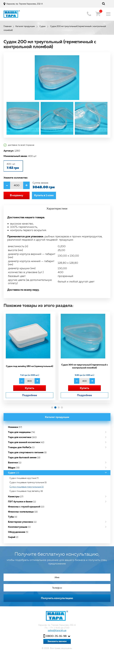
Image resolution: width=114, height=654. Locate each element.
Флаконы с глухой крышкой (26, 506)
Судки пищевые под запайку (26, 491)
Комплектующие (19, 526)
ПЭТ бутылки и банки (22, 501)
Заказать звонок (57, 641)
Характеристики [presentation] (57, 208)
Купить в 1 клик (44, 195)
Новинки (15, 427)
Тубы (12, 516)
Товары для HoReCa (21, 447)
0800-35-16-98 (56, 636)
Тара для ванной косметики (26, 442)
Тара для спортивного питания (27, 452)
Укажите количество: (16, 177)
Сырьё (13, 537)
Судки (13, 472)
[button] (52, 407)
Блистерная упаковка (22, 521)
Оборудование (18, 531)
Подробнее (29, 395)
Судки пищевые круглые (24, 478)
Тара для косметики (22, 437)
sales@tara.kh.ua (57, 630)
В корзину (16, 195)
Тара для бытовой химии (24, 457)
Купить (29, 388)
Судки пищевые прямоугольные (28, 482)
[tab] (57, 208)
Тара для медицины (21, 432)
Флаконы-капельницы (23, 511)
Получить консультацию (57, 598)
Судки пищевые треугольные (27, 486)
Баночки (14, 462)
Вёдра (13, 467)
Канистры (15, 496)
